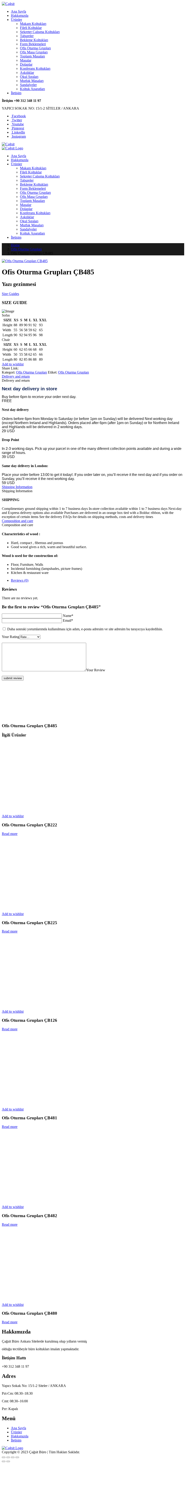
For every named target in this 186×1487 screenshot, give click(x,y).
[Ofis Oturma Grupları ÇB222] (45, 808)
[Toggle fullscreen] (13, 1457)
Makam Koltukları (33, 24)
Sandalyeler (28, 85)
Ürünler (16, 20)
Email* (68, 620)
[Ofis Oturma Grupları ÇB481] (45, 1101)
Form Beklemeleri (33, 44)
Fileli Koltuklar (31, 28)
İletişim (16, 93)
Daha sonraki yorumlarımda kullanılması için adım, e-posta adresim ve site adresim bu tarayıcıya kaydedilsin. (85, 629)
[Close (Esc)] (3, 1457)
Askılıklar (27, 72)
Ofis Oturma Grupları (35, 48)
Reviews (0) (19, 580)
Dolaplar (26, 64)
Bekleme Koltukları (34, 40)
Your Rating (10, 637)
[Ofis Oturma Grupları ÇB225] (45, 906)
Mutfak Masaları (32, 81)
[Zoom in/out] (17, 1457)
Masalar (25, 60)
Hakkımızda (19, 15)
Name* (68, 616)
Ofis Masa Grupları (34, 52)
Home (15, 245)
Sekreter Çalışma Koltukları (40, 32)
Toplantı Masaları (32, 56)
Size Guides (10, 294)
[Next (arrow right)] (8, 1461)
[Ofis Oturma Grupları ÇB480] (45, 1297)
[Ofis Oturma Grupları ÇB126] (45, 1004)
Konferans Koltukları (35, 68)
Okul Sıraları (29, 77)
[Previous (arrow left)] (3, 1461)
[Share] (8, 1457)
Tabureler (27, 36)
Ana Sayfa (18, 11)
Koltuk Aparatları (32, 89)
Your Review (95, 670)
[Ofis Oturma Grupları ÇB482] (45, 1199)
